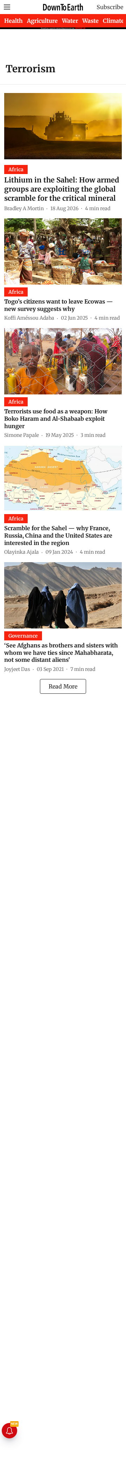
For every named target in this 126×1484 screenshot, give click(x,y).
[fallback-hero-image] (63, 126)
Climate (113, 20)
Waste (90, 20)
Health (13, 20)
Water (70, 20)
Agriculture (42, 20)
